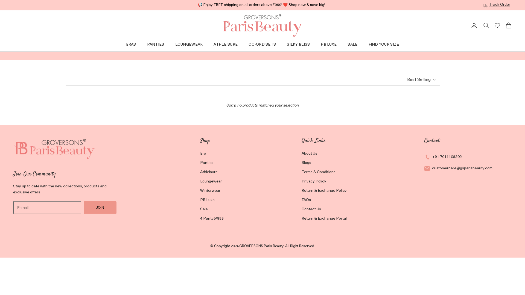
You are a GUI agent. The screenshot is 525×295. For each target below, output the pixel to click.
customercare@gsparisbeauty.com (462, 168)
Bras (131, 45)
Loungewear (211, 181)
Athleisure (226, 45)
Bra (203, 154)
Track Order (499, 5)
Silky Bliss (298, 45)
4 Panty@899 (212, 219)
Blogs (306, 163)
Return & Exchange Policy (324, 191)
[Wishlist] (497, 25)
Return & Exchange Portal (324, 219)
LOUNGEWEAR (189, 45)
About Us (309, 154)
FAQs (306, 200)
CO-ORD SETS (262, 45)
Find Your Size (384, 45)
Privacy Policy (314, 181)
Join (100, 207)
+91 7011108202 (447, 157)
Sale (352, 45)
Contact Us (311, 209)
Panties (155, 45)
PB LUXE (329, 45)
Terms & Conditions (319, 172)
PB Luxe (207, 200)
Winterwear (210, 191)
